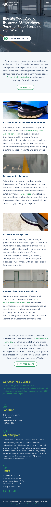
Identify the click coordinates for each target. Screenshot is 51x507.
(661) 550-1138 (8, 423)
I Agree (25, 502)
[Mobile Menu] (47, 3)
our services (25, 194)
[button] (50, 491)
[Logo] (10, 4)
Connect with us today (17, 77)
